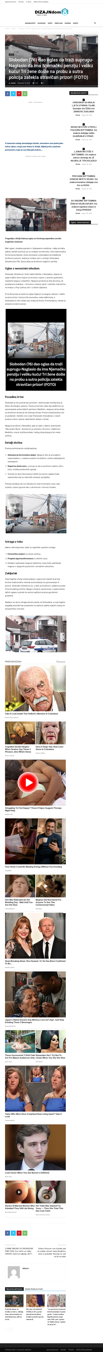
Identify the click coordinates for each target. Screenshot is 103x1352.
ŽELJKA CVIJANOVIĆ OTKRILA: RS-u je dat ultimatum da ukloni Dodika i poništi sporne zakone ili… (34, 1314)
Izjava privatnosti (10, 2)
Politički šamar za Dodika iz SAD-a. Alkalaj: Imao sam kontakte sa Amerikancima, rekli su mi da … (14, 1314)
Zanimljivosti (30, 23)
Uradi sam (58, 23)
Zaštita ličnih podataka (41, 2)
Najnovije (41, 23)
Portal (78, 115)
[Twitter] (13, 93)
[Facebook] (7, 93)
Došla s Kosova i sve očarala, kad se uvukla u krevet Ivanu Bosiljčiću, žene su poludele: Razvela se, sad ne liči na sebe (51, 1252)
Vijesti (50, 23)
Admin (13, 83)
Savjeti (75, 23)
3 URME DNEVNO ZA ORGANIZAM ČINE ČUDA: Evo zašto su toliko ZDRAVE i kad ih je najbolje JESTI (19, 1251)
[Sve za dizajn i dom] (51, 12)
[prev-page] (6, 1329)
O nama (28, 2)
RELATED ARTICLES (14, 1289)
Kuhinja (68, 23)
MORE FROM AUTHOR (34, 1289)
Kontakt (21, 2)
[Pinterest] (19, 93)
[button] (95, 23)
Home (7, 28)
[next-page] (10, 1329)
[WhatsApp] (24, 93)
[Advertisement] (35, 121)
